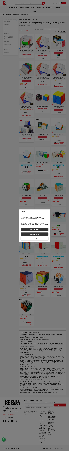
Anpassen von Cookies (34, 239)
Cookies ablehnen (34, 234)
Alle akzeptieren (34, 229)
